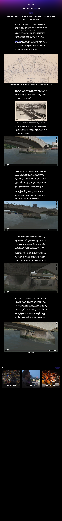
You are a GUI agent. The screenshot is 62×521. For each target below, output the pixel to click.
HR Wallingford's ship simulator (27, 34)
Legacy (39, 8)
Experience (23, 8)
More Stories (5, 367)
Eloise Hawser (18, 41)
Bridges (32, 8)
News (35, 8)
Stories (31, 13)
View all (57, 367)
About (28, 8)
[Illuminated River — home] (31, 4)
